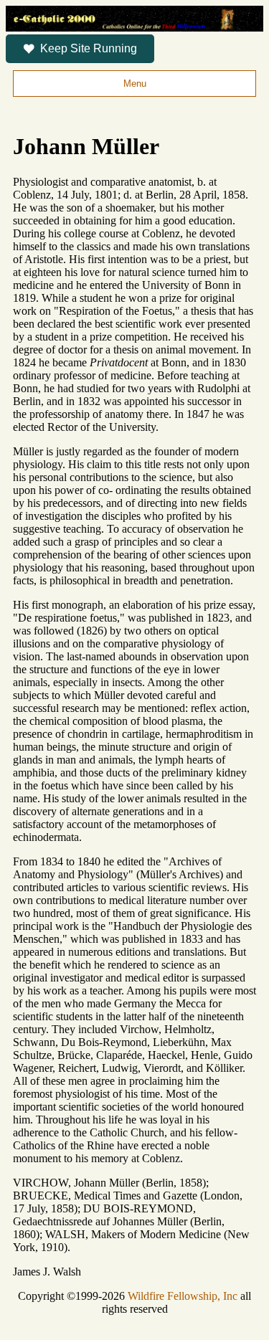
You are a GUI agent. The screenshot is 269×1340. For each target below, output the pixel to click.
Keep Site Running (88, 48)
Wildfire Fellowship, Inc (182, 1296)
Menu (134, 83)
